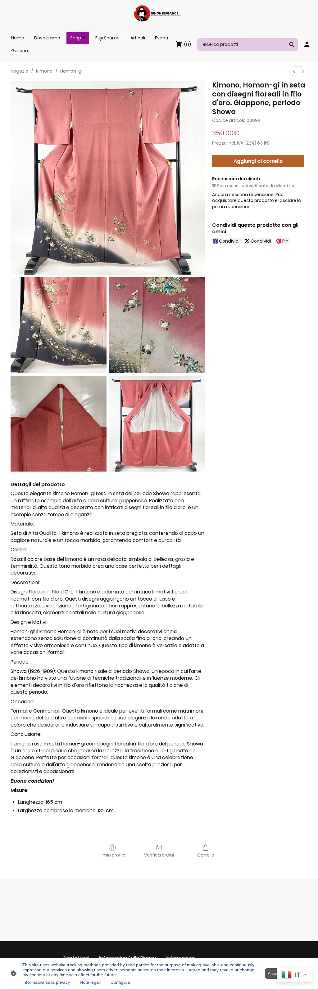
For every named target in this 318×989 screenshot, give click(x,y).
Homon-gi (71, 71)
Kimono (44, 71)
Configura (120, 982)
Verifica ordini (159, 855)
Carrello (205, 855)
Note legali (90, 982)
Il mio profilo (112, 855)
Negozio (19, 71)
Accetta (275, 973)
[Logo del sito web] (159, 13)
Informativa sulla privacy (46, 982)
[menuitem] (294, 71)
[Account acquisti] (307, 44)
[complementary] (294, 975)
